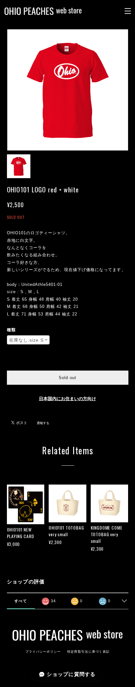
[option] (67, 90)
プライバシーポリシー (43, 651)
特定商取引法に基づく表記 (88, 651)
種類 (11, 329)
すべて (20, 601)
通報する (43, 423)
